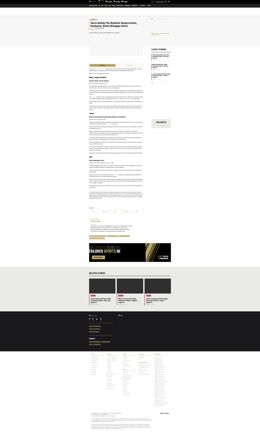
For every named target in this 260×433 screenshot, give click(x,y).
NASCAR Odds (94, 371)
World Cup (125, 391)
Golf (110, 5)
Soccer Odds (93, 372)
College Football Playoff (127, 375)
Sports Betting (95, 326)
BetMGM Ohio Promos (158, 395)
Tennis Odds (93, 374)
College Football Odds (111, 360)
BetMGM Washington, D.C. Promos (161, 402)
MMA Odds (93, 369)
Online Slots (125, 364)
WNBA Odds (109, 376)
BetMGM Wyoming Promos (159, 405)
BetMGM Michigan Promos (159, 383)
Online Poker (94, 332)
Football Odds (94, 362)
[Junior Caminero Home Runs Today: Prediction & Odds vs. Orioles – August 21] (158, 286)
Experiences (127, 5)
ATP (107, 236)
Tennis (128, 236)
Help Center (94, 344)
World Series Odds (126, 393)
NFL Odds (109, 369)
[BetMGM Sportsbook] (94, 2)
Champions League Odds (112, 357)
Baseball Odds (94, 357)
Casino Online (94, 329)
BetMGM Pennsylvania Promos (160, 397)
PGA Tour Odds (110, 372)
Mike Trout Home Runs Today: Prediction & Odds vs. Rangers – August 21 (160, 66)
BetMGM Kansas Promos (159, 374)
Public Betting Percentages (144, 374)
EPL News (109, 378)
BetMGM (153, 60)
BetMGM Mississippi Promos (159, 385)
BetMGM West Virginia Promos (160, 404)
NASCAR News (110, 379)
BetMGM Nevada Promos (159, 388)
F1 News (108, 386)
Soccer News (109, 381)
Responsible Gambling (99, 342)
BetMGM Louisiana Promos (159, 378)
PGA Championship (126, 382)
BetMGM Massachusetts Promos (160, 381)
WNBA (113, 5)
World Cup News (110, 388)
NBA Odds (109, 367)
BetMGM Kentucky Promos (159, 376)
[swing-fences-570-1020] (161, 99)
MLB (102, 5)
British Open (125, 374)
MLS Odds (109, 365)
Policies (166, 413)
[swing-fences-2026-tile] (161, 24)
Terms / (162, 413)
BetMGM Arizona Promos (159, 365)
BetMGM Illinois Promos (159, 369)
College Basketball (126, 379)
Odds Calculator (93, 5)
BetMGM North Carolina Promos (160, 393)
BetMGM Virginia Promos (159, 400)
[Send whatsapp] (127, 211)
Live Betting (93, 367)
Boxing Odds (93, 360)
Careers (140, 358)
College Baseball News (111, 385)
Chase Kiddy (93, 28)
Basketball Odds (94, 358)
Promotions (134, 5)
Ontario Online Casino (127, 365)
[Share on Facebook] (105, 211)
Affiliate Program (142, 357)
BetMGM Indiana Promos (159, 371)
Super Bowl (125, 384)
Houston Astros (93, 236)
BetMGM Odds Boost (158, 364)
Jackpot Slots (125, 357)
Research (140, 368)
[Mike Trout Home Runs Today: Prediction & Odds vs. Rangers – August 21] (130, 286)
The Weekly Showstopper (98, 238)
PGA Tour (113, 236)
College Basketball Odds (111, 358)
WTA (117, 236)
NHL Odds (109, 371)
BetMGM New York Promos (159, 391)
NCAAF (106, 5)
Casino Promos (157, 357)
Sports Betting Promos (158, 358)
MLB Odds (109, 364)
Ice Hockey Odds (94, 365)
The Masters (125, 386)
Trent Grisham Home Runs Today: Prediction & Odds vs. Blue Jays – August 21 (161, 56)
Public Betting (119, 5)
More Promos (130, 65)
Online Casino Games (127, 360)
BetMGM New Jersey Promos (160, 390)
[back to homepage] (101, 2)
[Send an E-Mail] (116, 211)
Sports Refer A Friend (158, 360)
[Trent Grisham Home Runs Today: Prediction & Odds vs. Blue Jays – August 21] (102, 286)
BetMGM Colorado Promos (159, 367)
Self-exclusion (141, 372)
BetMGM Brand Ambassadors (144, 365)
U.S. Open (125, 388)
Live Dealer (125, 358)
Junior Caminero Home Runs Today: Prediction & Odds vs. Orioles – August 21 (161, 75)
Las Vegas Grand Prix (127, 377)
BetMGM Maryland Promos (159, 379)
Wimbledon (125, 389)
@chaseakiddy (93, 224)
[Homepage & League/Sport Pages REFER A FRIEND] (161, 39)
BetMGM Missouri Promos (159, 386)
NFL (99, 5)
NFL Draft (125, 381)
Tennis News (109, 383)
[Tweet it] (94, 211)
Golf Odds (93, 364)
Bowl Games (125, 372)
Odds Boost (102, 65)
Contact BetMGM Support (143, 367)
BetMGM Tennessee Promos (159, 398)
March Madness (126, 395)
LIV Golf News (110, 362)
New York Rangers (101, 236)
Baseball (93, 19)
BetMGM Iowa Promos (158, 372)
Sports (91, 238)
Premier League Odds (111, 374)
